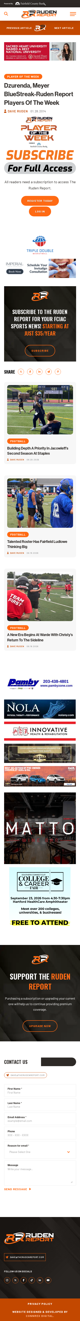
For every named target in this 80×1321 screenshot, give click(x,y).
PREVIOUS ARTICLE (19, 27)
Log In (40, 211)
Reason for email (18, 1145)
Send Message (15, 1189)
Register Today (40, 200)
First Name (15, 1088)
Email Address (17, 1117)
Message (13, 1165)
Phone (11, 1131)
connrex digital (39, 1316)
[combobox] (40, 1152)
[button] (6, 14)
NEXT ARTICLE (64, 27)
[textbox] (36, 1152)
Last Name (15, 1103)
